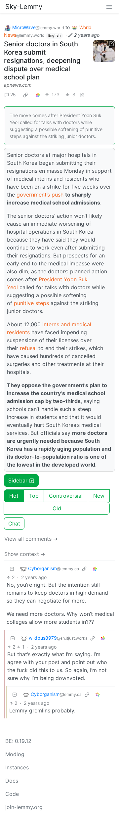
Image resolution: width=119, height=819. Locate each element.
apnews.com (17, 85)
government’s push (40, 194)
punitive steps (31, 303)
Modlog (14, 754)
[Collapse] (12, 569)
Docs (11, 780)
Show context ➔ (24, 554)
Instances (17, 767)
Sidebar (17, 480)
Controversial (66, 495)
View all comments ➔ (31, 538)
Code (12, 794)
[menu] (109, 7)
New (98, 495)
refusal (28, 348)
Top (34, 495)
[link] (26, 94)
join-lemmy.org (24, 807)
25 (13, 94)
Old (57, 508)
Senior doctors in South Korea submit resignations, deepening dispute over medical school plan (42, 60)
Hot (14, 495)
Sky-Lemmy (23, 7)
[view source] (82, 94)
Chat (14, 523)
